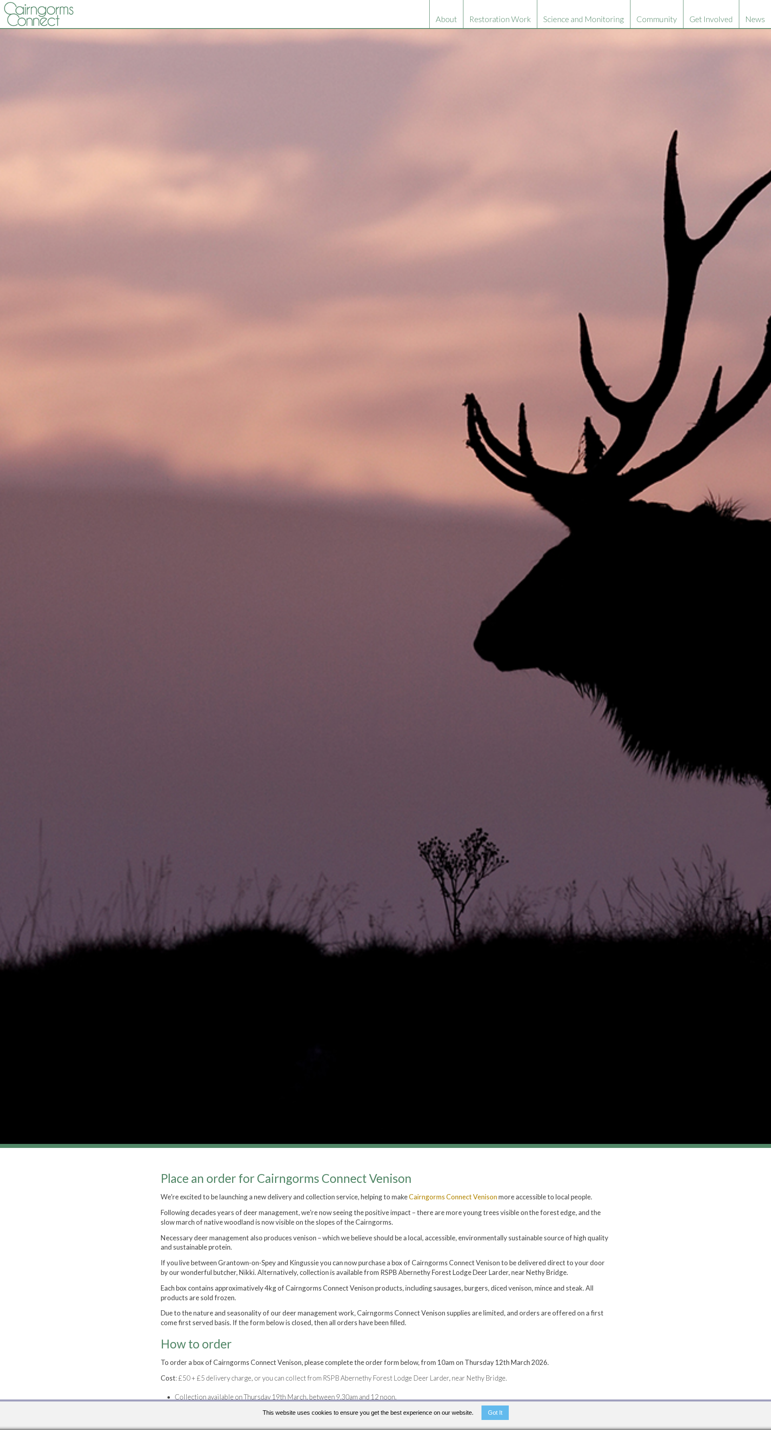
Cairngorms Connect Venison (453, 1197)
